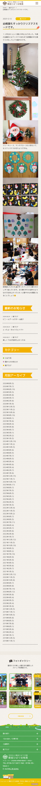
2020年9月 (7, 583)
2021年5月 (7, 560)
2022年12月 (7, 508)
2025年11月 (7, 409)
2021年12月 (7, 539)
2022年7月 (7, 522)
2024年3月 (7, 467)
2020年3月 (7, 600)
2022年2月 (7, 534)
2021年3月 (7, 566)
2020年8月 (7, 586)
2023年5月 (7, 496)
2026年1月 (7, 404)
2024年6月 (7, 459)
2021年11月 (7, 542)
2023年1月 (7, 505)
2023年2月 (7, 502)
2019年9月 (7, 618)
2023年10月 (7, 482)
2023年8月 (7, 487)
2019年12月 (7, 609)
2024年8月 (7, 453)
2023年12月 (7, 476)
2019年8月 (7, 621)
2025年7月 (7, 421)
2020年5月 (7, 594)
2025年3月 (7, 433)
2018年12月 (7, 638)
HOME (5, 8)
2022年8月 (7, 519)
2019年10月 (7, 615)
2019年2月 (7, 632)
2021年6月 (7, 557)
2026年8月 (7, 383)
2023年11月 (7, 479)
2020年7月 (7, 589)
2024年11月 (7, 444)
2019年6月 (7, 626)
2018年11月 (7, 641)
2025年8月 (7, 418)
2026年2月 (7, 401)
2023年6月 (7, 493)
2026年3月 (7, 398)
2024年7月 (7, 456)
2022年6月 (7, 525)
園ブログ (12, 8)
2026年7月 (7, 386)
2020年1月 (7, 606)
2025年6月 (7, 424)
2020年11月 (7, 577)
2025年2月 (7, 435)
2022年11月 (7, 511)
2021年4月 (7, 563)
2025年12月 (7, 407)
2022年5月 (7, 528)
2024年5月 (7, 461)
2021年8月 (7, 551)
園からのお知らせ (11, 362)
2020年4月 (7, 597)
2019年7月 (7, 623)
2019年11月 (7, 612)
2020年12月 (7, 574)
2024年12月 (7, 441)
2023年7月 (7, 490)
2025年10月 (7, 412)
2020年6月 (7, 592)
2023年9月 (7, 485)
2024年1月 (7, 473)
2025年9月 (7, 415)
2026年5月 (7, 392)
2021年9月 (7, 548)
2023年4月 (7, 499)
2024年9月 (7, 450)
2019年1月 (7, 635)
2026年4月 (7, 395)
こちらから (14, 769)
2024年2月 (7, 470)
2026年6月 (7, 389)
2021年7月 (7, 554)
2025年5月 (7, 427)
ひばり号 (8, 358)
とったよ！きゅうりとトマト (13, 330)
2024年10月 (7, 447)
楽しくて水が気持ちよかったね (14, 340)
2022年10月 (7, 514)
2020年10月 (7, 580)
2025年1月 (7, 438)
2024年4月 (7, 464)
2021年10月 (7, 545)
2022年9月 (7, 516)
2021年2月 (7, 568)
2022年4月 (7, 531)
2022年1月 (7, 537)
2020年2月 (7, 603)
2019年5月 (7, 629)
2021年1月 (7, 571)
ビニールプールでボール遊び (13, 319)
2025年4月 (7, 430)
